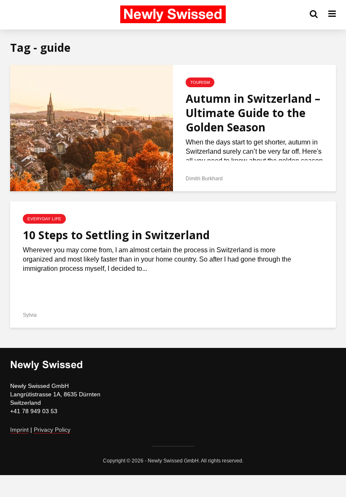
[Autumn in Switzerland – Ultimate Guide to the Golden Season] (91, 127)
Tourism (200, 82)
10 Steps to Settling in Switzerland (116, 235)
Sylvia (30, 315)
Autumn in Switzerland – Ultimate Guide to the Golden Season (253, 112)
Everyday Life (44, 218)
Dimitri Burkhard (204, 179)
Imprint (19, 429)
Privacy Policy (52, 429)
